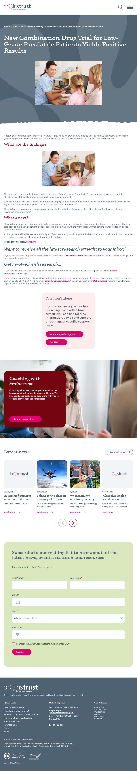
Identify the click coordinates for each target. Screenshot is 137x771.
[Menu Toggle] (130, 7)
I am (15, 611)
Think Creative (13, 763)
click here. (31, 242)
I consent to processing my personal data (42, 644)
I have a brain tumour (14, 708)
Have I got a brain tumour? (16, 711)
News (15, 26)
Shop (6, 731)
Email (15, 595)
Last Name (76, 578)
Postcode (17, 627)
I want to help (10, 725)
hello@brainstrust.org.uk (57, 281)
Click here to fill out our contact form (82, 255)
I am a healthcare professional (18, 718)
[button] (73, 523)
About (12, 721)
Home (7, 26)
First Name (18, 578)
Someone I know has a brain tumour (21, 714)
